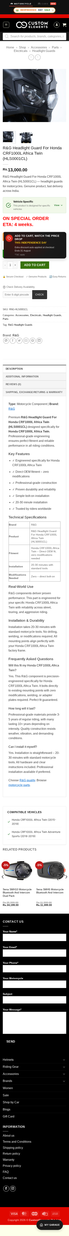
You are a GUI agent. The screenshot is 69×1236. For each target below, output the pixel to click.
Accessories (39, 47)
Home (10, 47)
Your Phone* (10, 962)
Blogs (6, 1109)
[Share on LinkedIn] (39, 341)
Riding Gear (11, 1066)
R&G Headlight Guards (20, 324)
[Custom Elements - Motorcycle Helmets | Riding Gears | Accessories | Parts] (32, 25)
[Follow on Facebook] (6, 1189)
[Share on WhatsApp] (6, 341)
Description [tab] (14, 368)
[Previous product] (38, 57)
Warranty (8, 1159)
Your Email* (10, 947)
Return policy (11, 1153)
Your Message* (12, 1009)
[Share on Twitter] (19, 341)
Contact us (10, 1177)
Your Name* (10, 931)
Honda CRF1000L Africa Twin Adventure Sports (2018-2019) (36, 833)
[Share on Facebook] (13, 341)
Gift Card (8, 1116)
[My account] (57, 25)
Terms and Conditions (17, 1141)
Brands (7, 1080)
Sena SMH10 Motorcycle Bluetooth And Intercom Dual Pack (17, 892)
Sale (6, 1095)
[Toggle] (64, 1059)
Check (39, 294)
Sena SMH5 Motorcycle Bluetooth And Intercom (50, 891)
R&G (16, 335)
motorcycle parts (19, 785)
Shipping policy (13, 1147)
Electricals (20, 50)
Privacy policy (12, 1165)
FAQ (6, 1171)
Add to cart (35, 265)
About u (8, 1135)
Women (8, 1088)
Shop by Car (11, 1102)
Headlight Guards (43, 50)
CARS (48, 4)
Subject (7, 993)
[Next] (60, 95)
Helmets (8, 1059)
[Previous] (8, 95)
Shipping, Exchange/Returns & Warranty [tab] (34, 392)
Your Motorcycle (13, 978)
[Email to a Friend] (26, 341)
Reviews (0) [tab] (13, 384)
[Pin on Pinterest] (33, 341)
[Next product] (31, 57)
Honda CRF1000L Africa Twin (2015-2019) (34, 821)
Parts (55, 47)
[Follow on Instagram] (13, 1189)
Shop (22, 47)
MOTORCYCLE (22, 4)
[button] (6, 25)
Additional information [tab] (22, 376)
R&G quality (27, 780)
